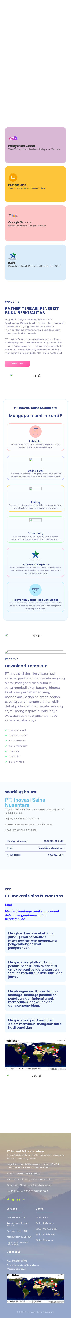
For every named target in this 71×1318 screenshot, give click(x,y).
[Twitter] (13, 1199)
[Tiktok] (23, 1199)
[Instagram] (18, 1199)
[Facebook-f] (8, 1199)
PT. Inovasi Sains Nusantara (25, 802)
